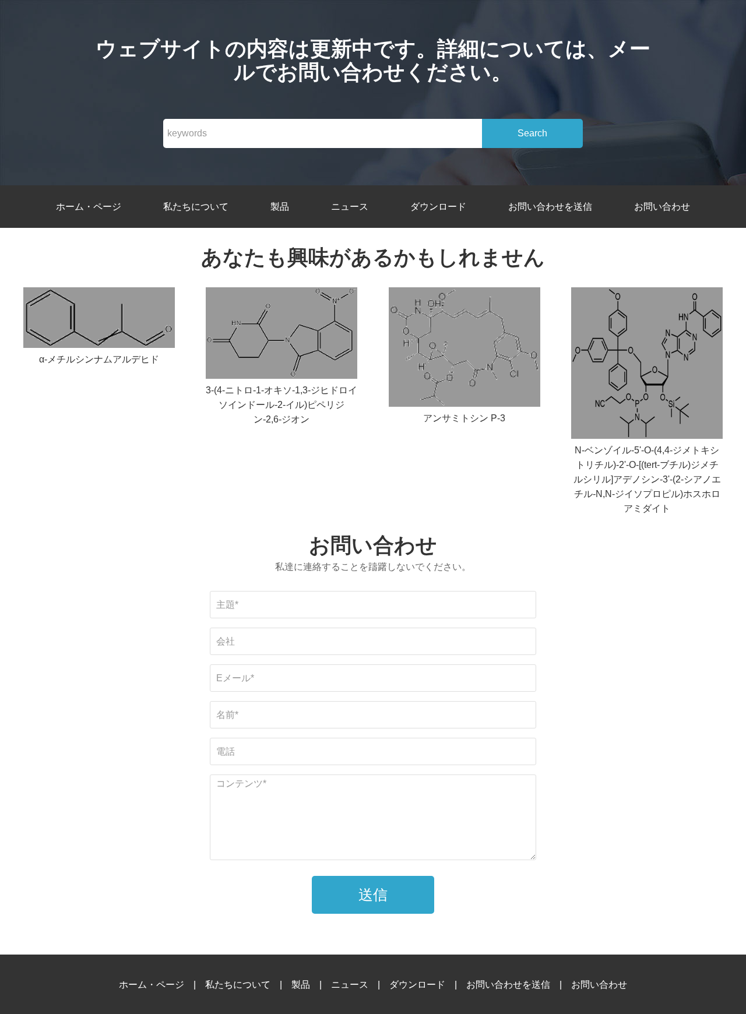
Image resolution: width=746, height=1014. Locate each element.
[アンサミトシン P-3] (464, 349)
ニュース (349, 207)
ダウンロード (438, 207)
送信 (373, 894)
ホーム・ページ (88, 207)
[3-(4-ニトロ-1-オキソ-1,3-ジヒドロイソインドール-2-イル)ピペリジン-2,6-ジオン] (281, 335)
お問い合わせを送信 (550, 207)
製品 (279, 207)
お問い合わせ (662, 207)
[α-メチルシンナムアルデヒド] (99, 319)
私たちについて (195, 207)
